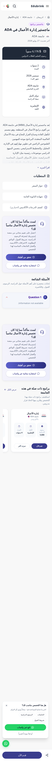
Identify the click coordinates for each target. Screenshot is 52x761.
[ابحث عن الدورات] (14, 6)
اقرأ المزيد (45, 167)
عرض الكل (11, 389)
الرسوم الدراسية (27, 714)
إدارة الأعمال (33, 413)
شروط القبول (39, 720)
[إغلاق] (6, 705)
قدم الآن (22, 755)
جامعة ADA (27, 17)
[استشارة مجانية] (5, 743)
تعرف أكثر (22, 446)
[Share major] (47, 755)
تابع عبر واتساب (23, 727)
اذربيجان (39, 17)
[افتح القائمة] (47, 6)
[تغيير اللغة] (6, 6)
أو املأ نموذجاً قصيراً (25, 733)
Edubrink (37, 6)
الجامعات (41, 714)
